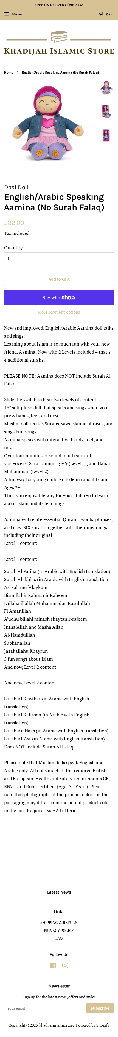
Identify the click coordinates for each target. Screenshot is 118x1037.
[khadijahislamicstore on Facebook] (53, 966)
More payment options (59, 312)
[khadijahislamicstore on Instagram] (65, 966)
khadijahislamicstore (56, 1025)
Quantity (13, 247)
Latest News (59, 892)
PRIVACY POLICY (59, 930)
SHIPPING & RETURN (59, 922)
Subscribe (100, 1008)
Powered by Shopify (92, 1025)
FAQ (59, 938)
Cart (109, 14)
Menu (17, 14)
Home (8, 72)
